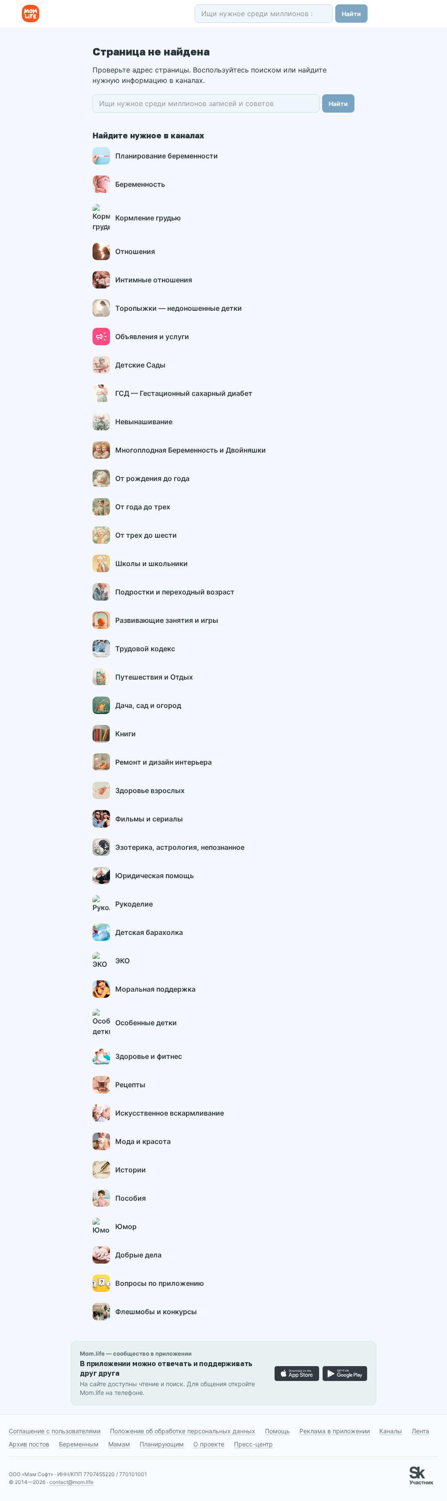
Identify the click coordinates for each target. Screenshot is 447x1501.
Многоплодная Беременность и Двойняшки (190, 450)
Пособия (130, 1198)
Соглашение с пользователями (54, 1431)
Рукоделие (134, 904)
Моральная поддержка (155, 989)
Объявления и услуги (152, 336)
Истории (130, 1169)
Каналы (390, 1431)
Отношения (135, 251)
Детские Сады (140, 365)
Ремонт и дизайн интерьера (163, 762)
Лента (420, 1431)
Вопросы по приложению (159, 1283)
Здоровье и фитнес (148, 1056)
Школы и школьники (151, 563)
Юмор (126, 1226)
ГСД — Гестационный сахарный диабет (183, 393)
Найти (351, 13)
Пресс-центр (253, 1444)
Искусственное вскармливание (169, 1113)
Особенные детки (146, 1022)
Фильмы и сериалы (149, 818)
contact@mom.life (71, 1482)
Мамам (119, 1444)
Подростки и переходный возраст (174, 591)
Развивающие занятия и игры (166, 620)
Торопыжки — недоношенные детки (178, 308)
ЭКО (122, 960)
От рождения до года (152, 478)
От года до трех (142, 506)
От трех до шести (146, 535)
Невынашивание (143, 421)
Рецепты (130, 1084)
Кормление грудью (148, 217)
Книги (125, 733)
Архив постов (29, 1444)
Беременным (79, 1444)
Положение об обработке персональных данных (182, 1431)
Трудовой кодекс (145, 648)
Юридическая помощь (154, 875)
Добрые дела (138, 1254)
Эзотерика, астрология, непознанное (179, 847)
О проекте (208, 1444)
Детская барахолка (149, 932)
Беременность (140, 184)
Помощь (277, 1431)
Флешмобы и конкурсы (156, 1311)
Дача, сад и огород (148, 705)
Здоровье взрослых (150, 790)
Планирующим (162, 1444)
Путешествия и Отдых (154, 677)
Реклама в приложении (334, 1431)
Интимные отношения (153, 279)
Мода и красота (143, 1141)
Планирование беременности (166, 155)
